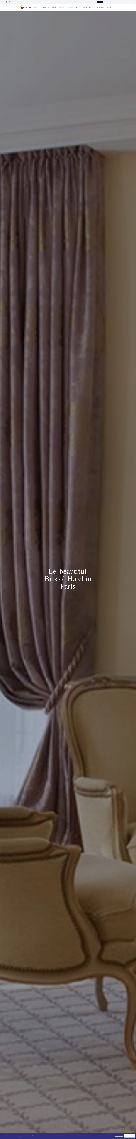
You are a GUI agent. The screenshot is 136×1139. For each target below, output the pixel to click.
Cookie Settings (119, 1136)
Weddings (92, 7)
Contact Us (109, 7)
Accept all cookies (129, 1136)
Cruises (85, 7)
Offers (54, 7)
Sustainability (100, 7)
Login (24, 2)
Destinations (36, 7)
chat (124, 2)
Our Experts (70, 7)
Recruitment (17, 2)
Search (100, 2)
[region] (68, 1136)
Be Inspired (61, 7)
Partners (78, 7)
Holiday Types (46, 7)
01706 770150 (119, 2)
